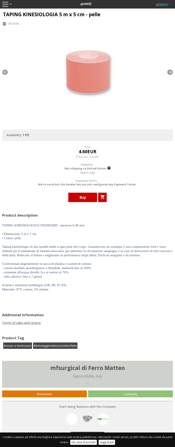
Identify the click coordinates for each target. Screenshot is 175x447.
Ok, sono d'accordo (83, 442)
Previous (5, 72)
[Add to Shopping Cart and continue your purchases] (102, 197)
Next (169, 72)
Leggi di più (107, 442)
